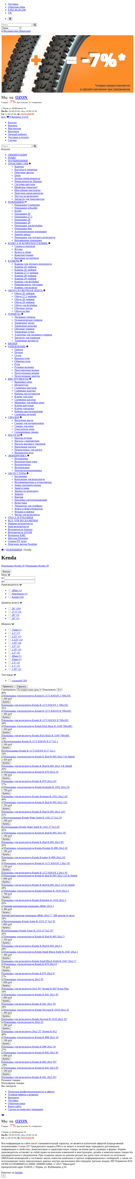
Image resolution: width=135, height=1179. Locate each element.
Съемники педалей (25, 414)
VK (10, 12)
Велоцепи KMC (17, 535)
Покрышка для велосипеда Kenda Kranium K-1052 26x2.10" (34, 796)
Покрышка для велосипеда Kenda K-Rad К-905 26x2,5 (31, 946)
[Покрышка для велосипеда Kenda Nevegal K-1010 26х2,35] (35, 1009)
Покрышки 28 (22, 219)
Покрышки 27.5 (23, 216)
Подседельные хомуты (27, 376)
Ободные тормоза (24, 328)
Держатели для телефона (28, 505)
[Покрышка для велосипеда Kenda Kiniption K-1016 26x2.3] (35, 890)
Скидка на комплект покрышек (25, 1109)
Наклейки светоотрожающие (30, 499)
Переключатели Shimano (28, 181)
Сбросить (21, 686)
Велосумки (20, 502)
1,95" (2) (16, 669)
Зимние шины (22, 234)
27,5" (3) (16, 611)
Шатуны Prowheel (18, 538)
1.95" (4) (16, 643)
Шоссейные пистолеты (27, 190)
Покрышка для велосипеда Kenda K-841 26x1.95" (29, 1077)
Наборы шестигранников (28, 411)
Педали (18, 352)
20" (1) (15, 618)
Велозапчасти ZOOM (20, 532)
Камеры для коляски (25, 287)
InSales (19, 1172)
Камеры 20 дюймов (25, 266)
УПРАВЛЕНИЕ (17, 346)
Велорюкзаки (22, 467)
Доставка (13, 4)
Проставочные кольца (26, 370)
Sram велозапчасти (18, 526)
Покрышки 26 (22, 213)
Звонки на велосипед (26, 491)
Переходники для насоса (28, 449)
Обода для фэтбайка (25, 305)
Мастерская (14, 128)
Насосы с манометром (26, 440)
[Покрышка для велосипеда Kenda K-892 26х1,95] (29, 1052)
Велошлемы (21, 458)
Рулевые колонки (24, 367)
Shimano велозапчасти (20, 523)
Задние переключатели (27, 178)
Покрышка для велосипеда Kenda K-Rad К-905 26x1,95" (32, 842)
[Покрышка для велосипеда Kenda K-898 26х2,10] (29, 1037)
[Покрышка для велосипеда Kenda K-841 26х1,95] (29, 994)
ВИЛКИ (12, 343)
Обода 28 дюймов (24, 299)
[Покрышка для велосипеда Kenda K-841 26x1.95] (29, 1067)
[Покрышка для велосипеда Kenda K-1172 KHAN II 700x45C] (36, 711)
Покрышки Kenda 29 (37, 565)
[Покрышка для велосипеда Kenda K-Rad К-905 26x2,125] (34, 802)
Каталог (12, 122)
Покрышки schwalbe (25, 207)
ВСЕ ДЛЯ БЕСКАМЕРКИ (23, 520)
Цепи (17, 175)
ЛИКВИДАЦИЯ (17, 154)
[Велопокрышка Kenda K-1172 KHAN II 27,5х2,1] (29, 741)
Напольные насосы (25, 446)
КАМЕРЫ (14, 261)
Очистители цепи (24, 429)
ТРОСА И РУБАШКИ (20, 517)
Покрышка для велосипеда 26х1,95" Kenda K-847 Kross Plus (35, 988)
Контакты (13, 131)
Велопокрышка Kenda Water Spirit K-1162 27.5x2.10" (30, 827)
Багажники (20, 476)
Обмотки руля (22, 361)
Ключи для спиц (23, 396)
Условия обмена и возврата (23, 1094)
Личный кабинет (17, 134)
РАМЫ (12, 157)
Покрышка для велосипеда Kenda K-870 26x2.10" (29, 781)
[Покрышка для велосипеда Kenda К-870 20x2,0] (29, 964)
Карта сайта (14, 1106)
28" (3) (15, 615)
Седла (17, 355)
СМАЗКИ (14, 417)
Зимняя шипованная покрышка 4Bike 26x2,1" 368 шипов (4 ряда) (38, 915)
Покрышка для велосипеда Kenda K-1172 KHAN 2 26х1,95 (34, 872)
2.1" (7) (16, 633)
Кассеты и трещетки (25, 169)
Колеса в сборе (22, 252)
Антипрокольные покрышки (30, 231)
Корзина (12, 125)
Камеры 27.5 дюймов (26, 272)
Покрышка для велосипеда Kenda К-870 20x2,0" (28, 973)
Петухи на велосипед (26, 196)
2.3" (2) (16, 652)
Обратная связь (16, 7)
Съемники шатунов (25, 387)
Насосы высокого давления (29, 443)
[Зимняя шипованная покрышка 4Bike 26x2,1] (27, 906)
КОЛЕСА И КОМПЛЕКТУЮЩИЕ (28, 243)
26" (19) (16, 608)
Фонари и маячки (24, 511)
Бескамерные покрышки (28, 240)
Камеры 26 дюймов (25, 269)
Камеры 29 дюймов (25, 278)
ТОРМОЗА (14, 314)
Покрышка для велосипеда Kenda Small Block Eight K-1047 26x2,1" (39, 961)
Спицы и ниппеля (24, 246)
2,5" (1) (16, 662)
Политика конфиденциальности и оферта (31, 1091)
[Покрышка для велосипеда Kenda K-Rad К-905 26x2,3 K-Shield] (38, 756)
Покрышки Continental (27, 205)
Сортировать (8, 689)
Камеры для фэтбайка (26, 281)
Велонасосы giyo (23, 452)
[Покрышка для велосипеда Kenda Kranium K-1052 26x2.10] (35, 787)
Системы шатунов (24, 184)
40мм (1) (16, 656)
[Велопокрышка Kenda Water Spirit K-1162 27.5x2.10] (31, 817)
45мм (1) (16, 659)
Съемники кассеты (25, 399)
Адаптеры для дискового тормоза (33, 334)
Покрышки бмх (23, 228)
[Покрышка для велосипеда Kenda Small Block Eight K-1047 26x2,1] (39, 951)
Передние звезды (24, 172)
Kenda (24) (18, 597)
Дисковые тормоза (24, 317)
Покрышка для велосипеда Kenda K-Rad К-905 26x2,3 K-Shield (36, 766)
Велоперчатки (22, 464)
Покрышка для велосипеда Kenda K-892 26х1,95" (29, 1062)
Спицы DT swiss (17, 541)
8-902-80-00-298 (17, 10)
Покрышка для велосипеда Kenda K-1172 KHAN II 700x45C (35, 720)
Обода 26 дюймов (24, 293)
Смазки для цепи (24, 426)
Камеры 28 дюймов (25, 275)
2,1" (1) (16, 665)
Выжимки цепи (23, 381)
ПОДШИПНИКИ (18, 160)
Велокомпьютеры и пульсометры (33, 482)
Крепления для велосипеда (29, 479)
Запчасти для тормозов (27, 337)
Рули (17, 364)
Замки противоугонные (27, 485)
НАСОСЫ (14, 435)
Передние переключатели (28, 193)
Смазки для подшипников (29, 423)
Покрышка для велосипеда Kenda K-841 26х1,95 (28, 1004)
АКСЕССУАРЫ (17, 473)
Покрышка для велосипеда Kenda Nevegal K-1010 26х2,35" (34, 1019)
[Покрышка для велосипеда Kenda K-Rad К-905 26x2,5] (33, 936)
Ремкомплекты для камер (28, 284)
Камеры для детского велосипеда (33, 264)
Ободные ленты (23, 308)
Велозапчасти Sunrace (20, 529)
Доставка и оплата (18, 137)
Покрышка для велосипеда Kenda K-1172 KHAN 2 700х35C (34, 705)
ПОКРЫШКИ (16, 202)
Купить (6, 702)
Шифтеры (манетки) (25, 187)
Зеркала (18, 494)
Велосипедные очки (25, 461)
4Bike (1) (17, 590)
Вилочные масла (23, 420)
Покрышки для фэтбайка (28, 225)
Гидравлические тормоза (28, 320)
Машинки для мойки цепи (29, 402)
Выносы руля (21, 358)
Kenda (17, 210)
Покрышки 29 (22, 222)
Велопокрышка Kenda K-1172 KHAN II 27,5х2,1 (28, 750)
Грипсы (18, 349)
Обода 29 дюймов (24, 302)
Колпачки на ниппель (26, 258)
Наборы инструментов (27, 393)
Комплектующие (23, 255)
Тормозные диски (24, 323)
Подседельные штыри (26, 373)
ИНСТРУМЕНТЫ (18, 379)
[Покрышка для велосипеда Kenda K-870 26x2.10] (29, 771)
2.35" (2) (16, 649)
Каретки (19, 166)
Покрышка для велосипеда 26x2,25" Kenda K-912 (29, 1031)
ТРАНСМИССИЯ (18, 163)
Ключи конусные (24, 405)
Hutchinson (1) (19, 593)
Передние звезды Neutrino (22, 544)
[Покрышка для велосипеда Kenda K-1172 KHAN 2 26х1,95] (35, 863)
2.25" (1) (16, 636)
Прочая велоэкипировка (28, 470)
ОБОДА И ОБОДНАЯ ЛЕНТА (25, 290)
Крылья (18, 497)
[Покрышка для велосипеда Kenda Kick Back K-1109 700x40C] (36, 726)
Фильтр (6, 571)
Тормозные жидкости (26, 340)
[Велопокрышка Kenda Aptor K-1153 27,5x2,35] (28, 921)
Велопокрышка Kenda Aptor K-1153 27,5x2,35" (27, 930)
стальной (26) (19, 680)
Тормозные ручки (24, 331)
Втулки (18, 249)
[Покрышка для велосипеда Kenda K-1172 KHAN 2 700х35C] (36, 695)
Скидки (12, 140)
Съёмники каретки (25, 390)
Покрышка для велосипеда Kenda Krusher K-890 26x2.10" (33, 857)
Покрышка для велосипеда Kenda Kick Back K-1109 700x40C (35, 735)
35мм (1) (16, 629)
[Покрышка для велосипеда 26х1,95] (22, 979)
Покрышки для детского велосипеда (34, 237)
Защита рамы (21, 488)
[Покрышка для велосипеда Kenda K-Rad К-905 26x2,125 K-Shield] (39, 875)
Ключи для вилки (24, 408)
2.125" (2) (17, 639)
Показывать (49, 689)
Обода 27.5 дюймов (25, 296)
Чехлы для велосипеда (27, 514)
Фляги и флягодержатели (28, 508)
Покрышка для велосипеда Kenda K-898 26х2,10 (28, 1046)
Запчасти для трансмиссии (29, 199)
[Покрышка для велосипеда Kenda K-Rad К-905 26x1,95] (33, 832)
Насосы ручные (23, 438)
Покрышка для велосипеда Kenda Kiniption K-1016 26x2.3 (33, 900)
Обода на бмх (22, 311)
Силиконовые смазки (26, 432)
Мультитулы (21, 384)
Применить (8, 686)
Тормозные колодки (25, 325)
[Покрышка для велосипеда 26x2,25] (22, 1022)
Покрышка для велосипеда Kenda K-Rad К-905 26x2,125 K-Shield (38, 885)
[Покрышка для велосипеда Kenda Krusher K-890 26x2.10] (34, 848)
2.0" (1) (16, 646)
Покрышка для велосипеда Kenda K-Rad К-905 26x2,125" (33, 811)
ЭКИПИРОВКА (17, 455)
